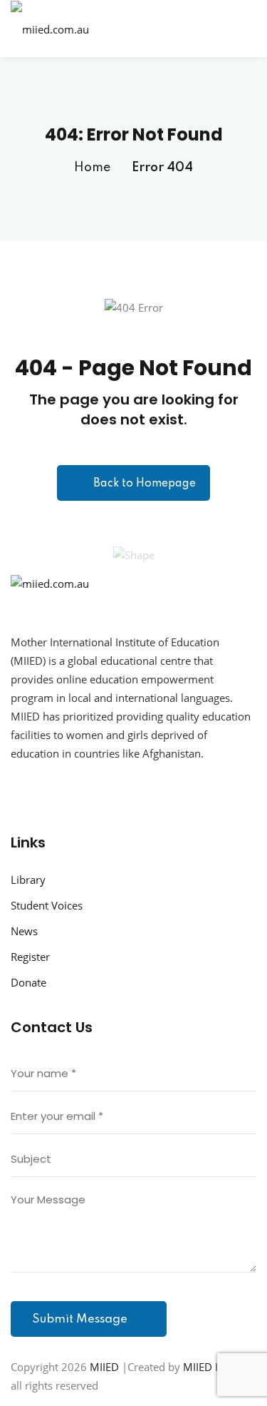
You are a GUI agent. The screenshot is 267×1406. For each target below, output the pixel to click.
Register (30, 956)
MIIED (104, 1367)
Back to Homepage (144, 483)
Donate (28, 982)
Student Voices (47, 905)
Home (92, 167)
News (24, 931)
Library (28, 879)
